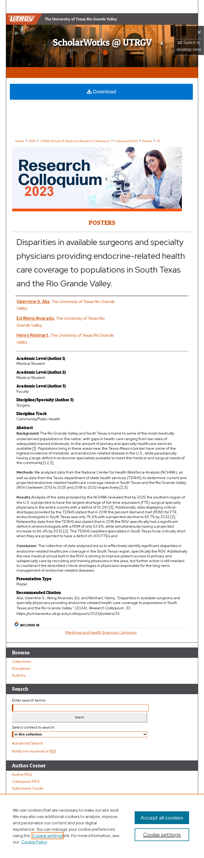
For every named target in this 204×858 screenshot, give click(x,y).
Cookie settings (47, 835)
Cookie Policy (34, 842)
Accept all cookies (162, 817)
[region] (102, 826)
